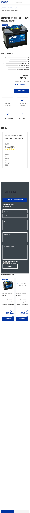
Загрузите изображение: (10, 261)
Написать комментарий (15, 199)
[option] (8, 301)
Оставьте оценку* (8, 204)
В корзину (21, 90)
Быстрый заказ (19, 84)
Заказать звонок (19, 2)
